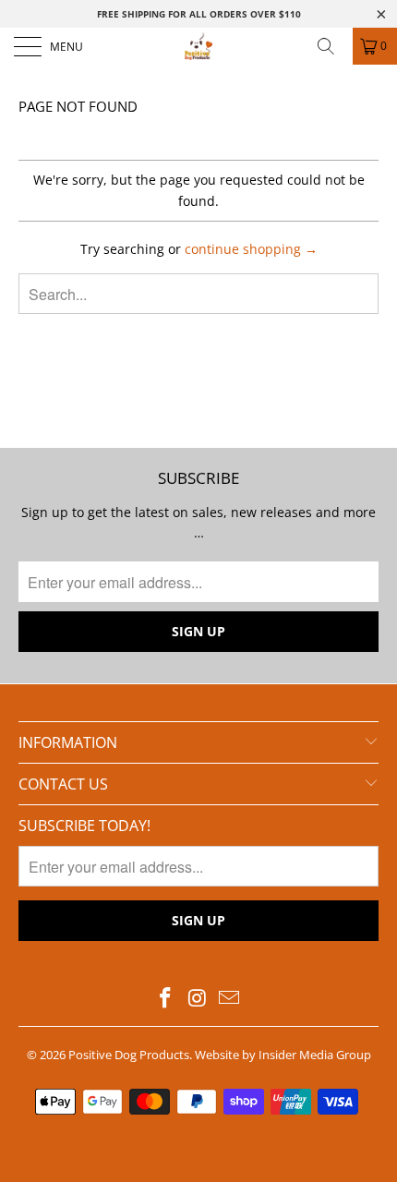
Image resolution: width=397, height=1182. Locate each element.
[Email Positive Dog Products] (230, 999)
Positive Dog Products (128, 1054)
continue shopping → (251, 249)
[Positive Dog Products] (199, 46)
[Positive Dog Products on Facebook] (165, 999)
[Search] (332, 46)
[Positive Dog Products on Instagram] (197, 999)
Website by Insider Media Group (283, 1054)
